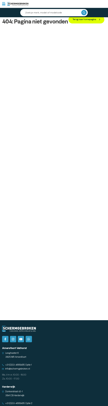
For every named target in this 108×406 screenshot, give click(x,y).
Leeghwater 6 (12, 353)
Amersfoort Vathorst (14, 348)
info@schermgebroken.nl (17, 369)
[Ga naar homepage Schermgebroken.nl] (18, 4)
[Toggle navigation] (3, 3)
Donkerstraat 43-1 (14, 392)
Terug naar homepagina (84, 19)
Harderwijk (8, 387)
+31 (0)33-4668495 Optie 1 (18, 365)
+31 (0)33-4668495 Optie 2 (18, 403)
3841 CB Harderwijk (14, 395)
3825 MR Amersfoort (15, 357)
